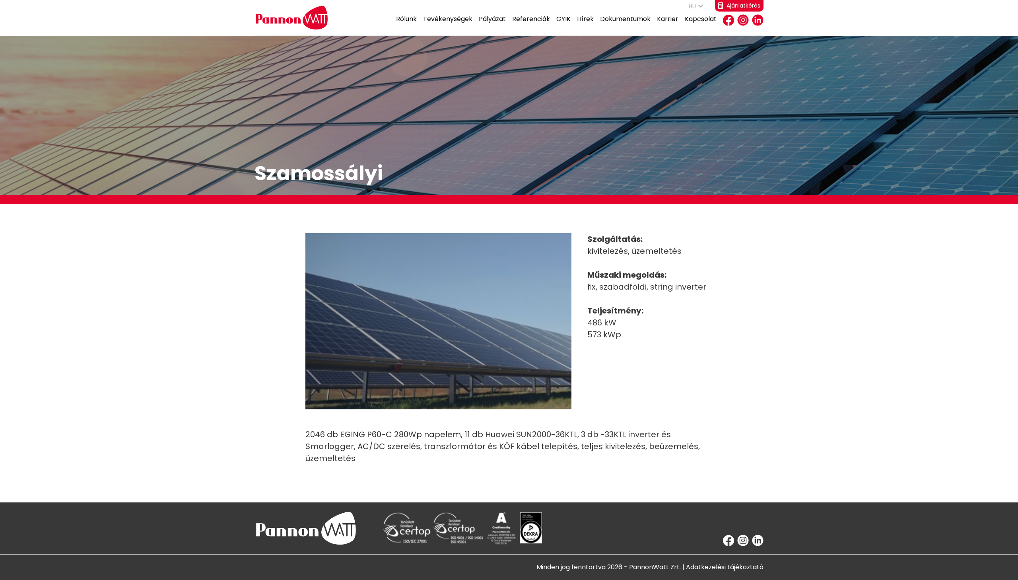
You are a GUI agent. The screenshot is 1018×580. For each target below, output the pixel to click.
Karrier (667, 18)
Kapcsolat (701, 18)
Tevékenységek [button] (447, 18)
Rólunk (406, 18)
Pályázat (492, 18)
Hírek (585, 18)
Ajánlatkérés (743, 6)
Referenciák (531, 18)
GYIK (563, 18)
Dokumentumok (625, 18)
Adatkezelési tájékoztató (725, 567)
